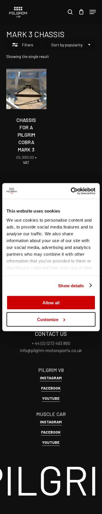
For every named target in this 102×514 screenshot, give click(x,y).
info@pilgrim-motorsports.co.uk (51, 350)
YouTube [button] (51, 398)
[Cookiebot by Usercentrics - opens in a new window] (71, 191)
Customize (47, 319)
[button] (93, 12)
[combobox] (69, 45)
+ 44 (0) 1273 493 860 (50, 343)
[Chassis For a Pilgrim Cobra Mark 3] (26, 89)
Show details (71, 285)
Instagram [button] (51, 377)
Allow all (51, 302)
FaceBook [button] (51, 388)
